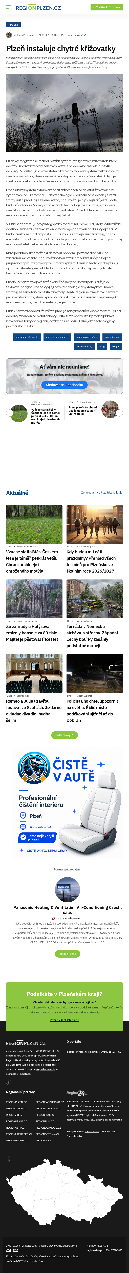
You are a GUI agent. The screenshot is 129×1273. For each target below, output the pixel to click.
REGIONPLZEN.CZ (16, 1102)
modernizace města (86, 337)
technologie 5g (84, 346)
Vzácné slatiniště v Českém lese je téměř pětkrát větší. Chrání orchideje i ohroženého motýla (46, 416)
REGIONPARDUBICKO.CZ (50, 1102)
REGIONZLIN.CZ (45, 1121)
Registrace (115, 7)
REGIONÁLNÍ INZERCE (64, 1020)
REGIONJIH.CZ (14, 1115)
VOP (8, 1250)
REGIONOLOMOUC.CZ (48, 1127)
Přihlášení (81, 1051)
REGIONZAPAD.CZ (16, 1108)
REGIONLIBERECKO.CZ (19, 1134)
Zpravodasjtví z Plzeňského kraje (101, 492)
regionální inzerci (44, 1069)
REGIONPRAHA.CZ (16, 1121)
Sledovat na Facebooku (64, 385)
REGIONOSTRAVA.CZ (47, 1134)
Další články (63, 735)
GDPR (72, 1245)
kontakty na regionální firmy (36, 1060)
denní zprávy (34, 1055)
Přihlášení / (101, 7)
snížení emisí (112, 337)
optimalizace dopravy (57, 337)
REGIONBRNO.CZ (45, 1115)
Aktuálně (13, 24)
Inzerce (70, 1051)
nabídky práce (18, 1064)
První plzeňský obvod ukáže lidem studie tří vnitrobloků (83, 411)
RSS (119, 1051)
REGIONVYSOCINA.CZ (48, 1108)
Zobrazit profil (67, 953)
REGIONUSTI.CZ (15, 1127)
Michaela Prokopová (24, 35)
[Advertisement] (64, 457)
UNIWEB (106, 1110)
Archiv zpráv (108, 1051)
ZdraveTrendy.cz (75, 1136)
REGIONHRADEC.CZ (17, 1140)
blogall (115, 346)
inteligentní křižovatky (27, 337)
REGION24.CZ (43, 1140)
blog (102, 346)
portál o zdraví (92, 1131)
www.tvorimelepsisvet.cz (70, 918)
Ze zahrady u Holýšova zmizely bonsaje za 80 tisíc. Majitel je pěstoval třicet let (32, 632)
